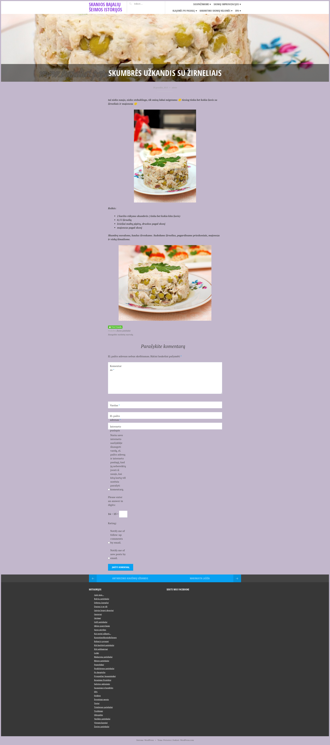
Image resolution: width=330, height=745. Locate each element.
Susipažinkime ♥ (202, 4)
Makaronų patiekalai (103, 657)
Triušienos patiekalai (103, 707)
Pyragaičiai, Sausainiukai (105, 676)
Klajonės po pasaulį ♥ (185, 10)
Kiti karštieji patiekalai (104, 645)
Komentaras (116, 368)
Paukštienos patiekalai (104, 668)
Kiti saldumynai (101, 649)
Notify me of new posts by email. (118, 554)
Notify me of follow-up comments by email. (117, 536)
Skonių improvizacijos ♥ (227, 4)
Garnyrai (98, 614)
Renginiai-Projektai (102, 680)
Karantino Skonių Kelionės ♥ (216, 10)
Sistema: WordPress (145, 740)
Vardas (115, 405)
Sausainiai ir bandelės (103, 688)
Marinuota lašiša (200, 578)
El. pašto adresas (115, 418)
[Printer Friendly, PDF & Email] (115, 327)
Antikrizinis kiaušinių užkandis (130, 578)
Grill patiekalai (100, 622)
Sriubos (97, 695)
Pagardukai (99, 664)
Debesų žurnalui (101, 602)
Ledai (96, 653)
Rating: (112, 523)
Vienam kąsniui (101, 722)
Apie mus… (99, 595)
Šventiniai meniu (101, 699)
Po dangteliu (99, 672)
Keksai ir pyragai (101, 641)
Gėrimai (97, 618)
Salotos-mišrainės (102, 684)
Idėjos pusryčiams (102, 626)
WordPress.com (187, 740)
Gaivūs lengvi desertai (104, 610)
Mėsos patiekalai (101, 660)
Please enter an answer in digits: (115, 501)
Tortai (96, 703)
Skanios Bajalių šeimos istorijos (105, 7)
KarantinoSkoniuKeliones (105, 637)
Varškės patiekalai (102, 719)
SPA (95, 691)
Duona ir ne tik (100, 606)
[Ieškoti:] (144, 3)
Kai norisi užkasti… (102, 633)
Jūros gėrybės (100, 629)
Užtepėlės (98, 715)
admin (174, 87)
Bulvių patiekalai (101, 598)
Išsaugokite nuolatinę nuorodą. (120, 334)
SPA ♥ (238, 10)
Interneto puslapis (115, 428)
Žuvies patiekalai (123, 330)
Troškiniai (98, 711)
